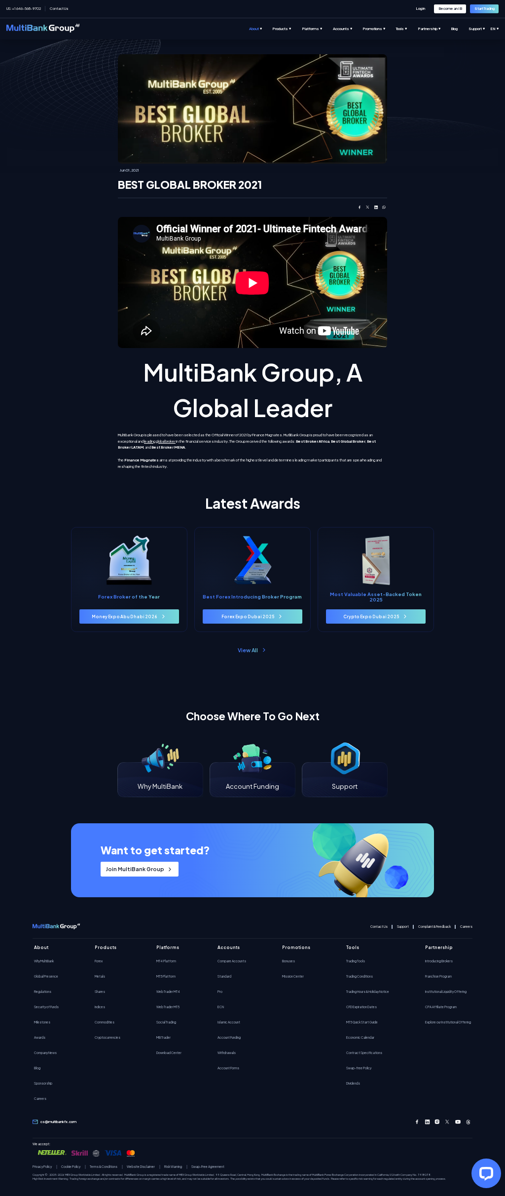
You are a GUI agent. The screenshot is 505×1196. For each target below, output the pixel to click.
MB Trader (163, 1037)
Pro (219, 991)
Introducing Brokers (439, 961)
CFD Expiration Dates (361, 1007)
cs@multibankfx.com (58, 1121)
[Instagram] (437, 1122)
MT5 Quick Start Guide (362, 1022)
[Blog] (459, 28)
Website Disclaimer (141, 1166)
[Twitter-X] (447, 1122)
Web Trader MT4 (168, 991)
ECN (220, 1007)
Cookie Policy (70, 1166)
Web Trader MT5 (168, 1007)
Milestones (42, 1022)
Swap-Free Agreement (207, 1166)
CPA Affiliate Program (441, 1007)
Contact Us (59, 8)
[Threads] (468, 1122)
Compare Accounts (231, 961)
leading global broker (160, 441)
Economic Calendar (360, 1037)
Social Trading (166, 1022)
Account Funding (229, 1037)
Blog (37, 1068)
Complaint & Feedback (434, 926)
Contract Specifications (364, 1053)
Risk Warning (173, 1166)
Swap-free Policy (358, 1068)
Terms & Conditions (103, 1166)
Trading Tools (355, 961)
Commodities (104, 1022)
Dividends (353, 1083)
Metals (100, 976)
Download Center (168, 1053)
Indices (100, 1007)
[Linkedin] (427, 1122)
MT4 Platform (166, 961)
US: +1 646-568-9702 (23, 8)
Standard (224, 976)
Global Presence (46, 976)
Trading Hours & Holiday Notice (367, 991)
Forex (99, 961)
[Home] (42, 29)
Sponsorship (43, 1083)
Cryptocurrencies (107, 1037)
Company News (45, 1053)
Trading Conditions (359, 976)
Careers (466, 926)
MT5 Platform (166, 976)
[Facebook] (417, 1122)
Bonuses (288, 961)
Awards (39, 1037)
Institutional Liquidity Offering (446, 991)
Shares (100, 991)
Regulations (42, 991)
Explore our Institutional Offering (448, 1022)
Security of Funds (46, 1007)
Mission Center (293, 976)
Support (403, 926)
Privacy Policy (42, 1166)
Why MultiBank (44, 961)
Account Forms (228, 1068)
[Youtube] (458, 1122)
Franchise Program (438, 976)
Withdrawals (226, 1053)
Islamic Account (228, 1022)
